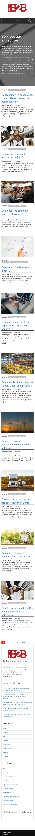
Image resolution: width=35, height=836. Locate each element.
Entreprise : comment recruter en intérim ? (13, 155)
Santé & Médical (8, 801)
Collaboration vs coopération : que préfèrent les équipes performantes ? (17, 98)
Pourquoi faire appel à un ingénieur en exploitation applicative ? (15, 325)
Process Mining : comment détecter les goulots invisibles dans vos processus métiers (17, 703)
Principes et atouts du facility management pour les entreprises (17, 611)
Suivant (24, 642)
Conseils (5, 773)
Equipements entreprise (10, 785)
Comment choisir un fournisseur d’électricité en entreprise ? (15, 444)
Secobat (5, 752)
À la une (5, 262)
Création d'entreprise (9, 777)
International (7, 793)
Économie (6, 781)
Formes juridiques (8, 789)
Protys (5, 736)
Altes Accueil (7, 744)
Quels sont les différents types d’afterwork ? (14, 212)
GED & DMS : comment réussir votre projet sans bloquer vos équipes (16, 689)
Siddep (5, 728)
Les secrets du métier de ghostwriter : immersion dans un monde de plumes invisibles (14, 696)
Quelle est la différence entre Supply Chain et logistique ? (17, 383)
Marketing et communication (11, 797)
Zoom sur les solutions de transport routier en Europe (16, 500)
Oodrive (5, 756)
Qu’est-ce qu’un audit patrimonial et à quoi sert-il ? (16, 554)
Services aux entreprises (17, 90)
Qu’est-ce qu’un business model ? (15, 268)
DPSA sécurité (7, 748)
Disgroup (6, 732)
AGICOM (6, 740)
